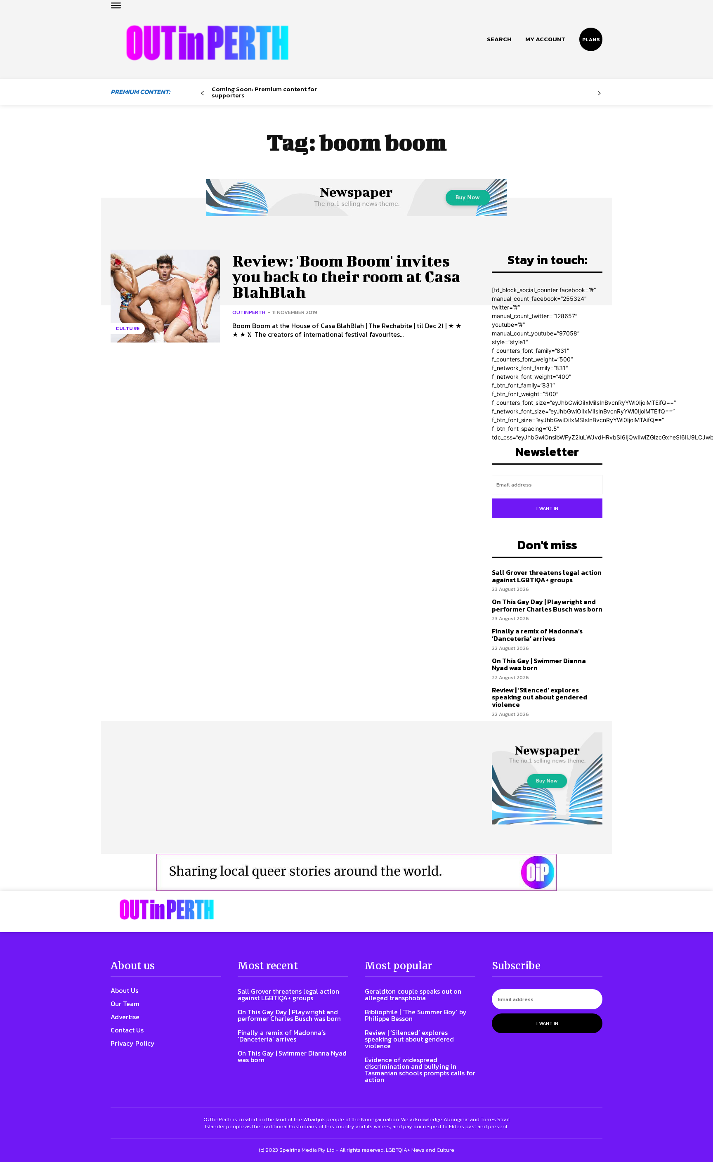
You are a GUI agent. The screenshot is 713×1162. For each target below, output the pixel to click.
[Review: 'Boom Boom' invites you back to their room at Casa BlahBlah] (165, 296)
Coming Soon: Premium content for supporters (264, 92)
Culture (128, 328)
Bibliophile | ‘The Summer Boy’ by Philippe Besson (416, 1015)
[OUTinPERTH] (207, 43)
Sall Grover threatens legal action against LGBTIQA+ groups (547, 576)
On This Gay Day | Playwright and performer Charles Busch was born (547, 605)
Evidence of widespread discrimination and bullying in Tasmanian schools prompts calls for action (420, 1069)
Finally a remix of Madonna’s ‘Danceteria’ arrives (537, 634)
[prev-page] (202, 93)
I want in (547, 508)
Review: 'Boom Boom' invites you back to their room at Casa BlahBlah (346, 276)
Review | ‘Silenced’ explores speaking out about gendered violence (539, 697)
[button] (499, 39)
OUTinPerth (248, 312)
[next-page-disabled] (599, 93)
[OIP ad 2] (356, 872)
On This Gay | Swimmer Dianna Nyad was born (539, 664)
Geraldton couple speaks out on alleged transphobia (413, 994)
